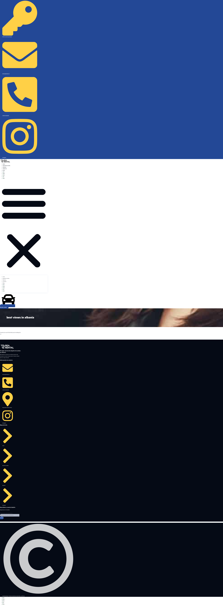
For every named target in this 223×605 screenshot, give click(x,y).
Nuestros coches (6, 165)
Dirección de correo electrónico (6, 513)
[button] (24, 227)
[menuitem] (3, 172)
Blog (4, 170)
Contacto (5, 168)
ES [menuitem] (3, 604)
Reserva (4, 167)
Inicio (4, 164)
